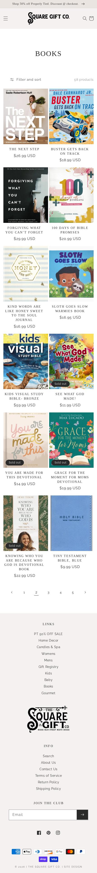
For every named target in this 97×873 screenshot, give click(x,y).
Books (48, 686)
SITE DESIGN (73, 867)
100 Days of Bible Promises (70, 230)
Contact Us (48, 769)
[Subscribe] (82, 815)
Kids (48, 673)
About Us (48, 762)
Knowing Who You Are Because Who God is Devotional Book (24, 562)
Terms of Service (48, 775)
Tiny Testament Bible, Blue (70, 558)
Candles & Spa (48, 647)
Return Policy (48, 782)
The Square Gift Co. (44, 867)
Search (48, 756)
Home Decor (48, 640)
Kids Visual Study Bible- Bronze (24, 396)
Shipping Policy (48, 788)
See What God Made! (69, 396)
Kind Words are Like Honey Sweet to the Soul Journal (24, 313)
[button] (6, 18)
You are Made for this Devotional (24, 475)
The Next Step (24, 149)
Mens (48, 660)
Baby (48, 680)
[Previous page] (12, 592)
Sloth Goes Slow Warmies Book (70, 309)
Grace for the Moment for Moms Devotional (70, 477)
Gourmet (48, 693)
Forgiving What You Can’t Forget (24, 230)
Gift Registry (49, 667)
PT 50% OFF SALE (48, 634)
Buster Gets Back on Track (70, 151)
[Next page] (85, 592)
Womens (48, 654)
